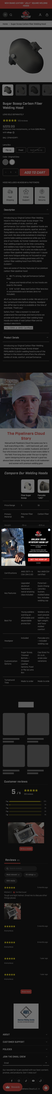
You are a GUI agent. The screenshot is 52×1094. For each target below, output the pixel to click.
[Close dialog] (49, 530)
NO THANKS (38, 562)
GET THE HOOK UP (39, 560)
